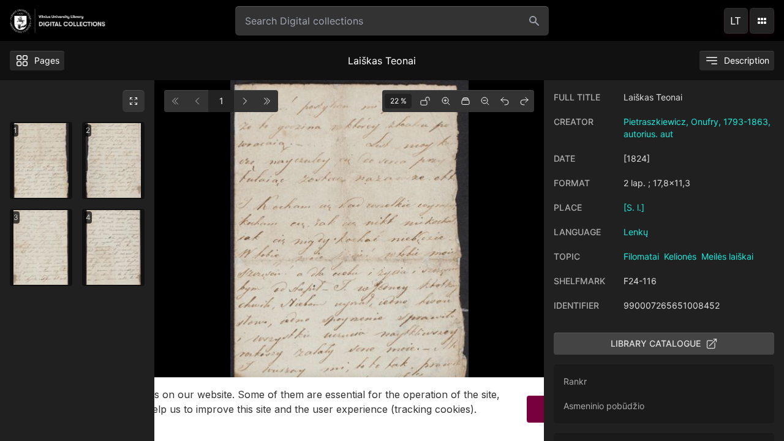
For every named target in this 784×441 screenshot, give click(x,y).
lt (735, 21)
